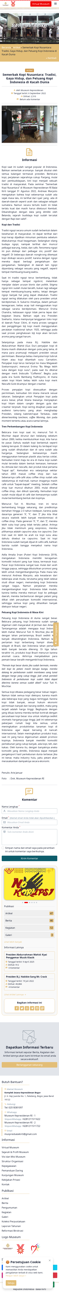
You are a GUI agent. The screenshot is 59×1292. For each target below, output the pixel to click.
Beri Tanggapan (56, 633)
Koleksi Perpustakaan (13, 1221)
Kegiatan (6, 1212)
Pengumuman (9, 1207)
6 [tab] (36, 902)
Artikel (16, 47)
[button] (55, 4)
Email (28, 817)
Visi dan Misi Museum (13, 1156)
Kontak (5, 1184)
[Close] (50, 1260)
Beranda (6, 47)
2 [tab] (24, 902)
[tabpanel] (29, 884)
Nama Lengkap (11, 806)
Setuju (11, 1282)
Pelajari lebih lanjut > (16, 1275)
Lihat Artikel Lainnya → (15, 994)
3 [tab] (28, 902)
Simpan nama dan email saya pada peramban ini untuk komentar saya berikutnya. (30, 849)
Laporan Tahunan (11, 1226)
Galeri (5, 1216)
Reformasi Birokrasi (12, 1230)
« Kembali (51, 58)
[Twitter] (22, 1008)
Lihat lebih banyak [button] (13, 941)
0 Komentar (14, 967)
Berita (5, 1203)
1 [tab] (22, 902)
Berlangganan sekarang (29, 1064)
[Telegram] (32, 1008)
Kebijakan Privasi (11, 1179)
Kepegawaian (9, 1166)
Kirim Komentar (29, 858)
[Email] (37, 1008)
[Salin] (42, 1008)
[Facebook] (17, 1008)
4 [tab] (32, 902)
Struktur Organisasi (12, 1161)
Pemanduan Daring (12, 1170)
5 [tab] (34, 902)
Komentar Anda (11, 827)
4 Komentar (14, 987)
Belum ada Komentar (30, 99)
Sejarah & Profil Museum (15, 1152)
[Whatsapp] (27, 1008)
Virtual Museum (41, 3)
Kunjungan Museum (13, 1175)
